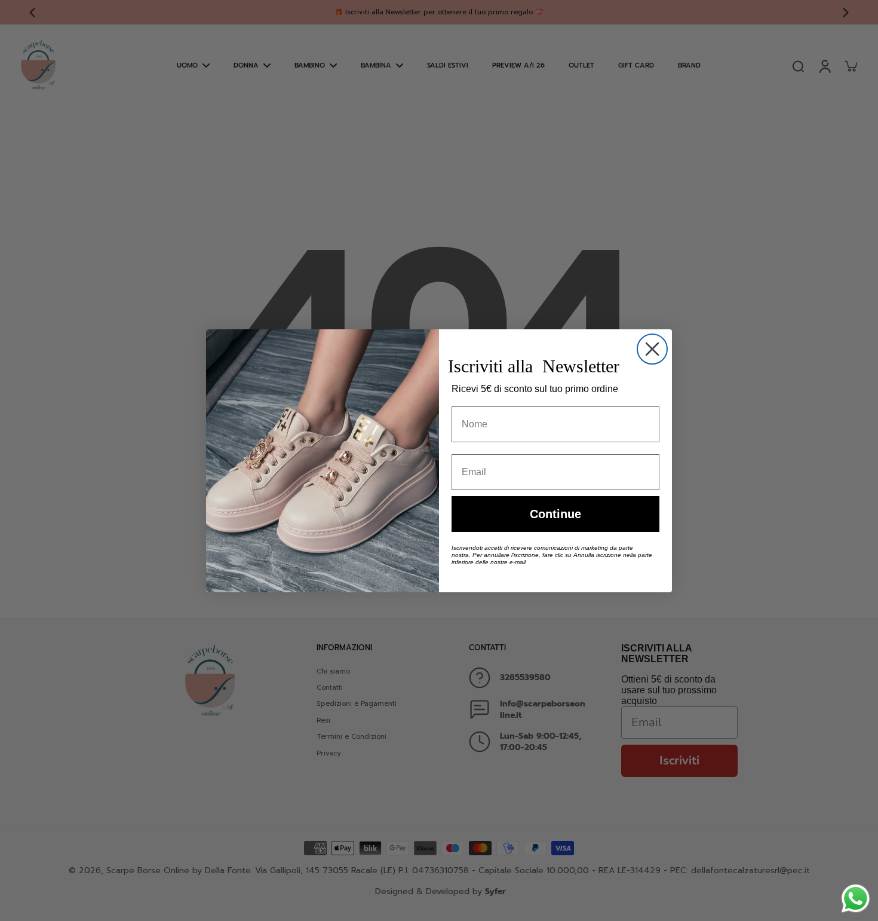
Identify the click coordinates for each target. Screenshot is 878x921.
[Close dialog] (652, 349)
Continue (555, 514)
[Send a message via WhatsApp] (855, 898)
